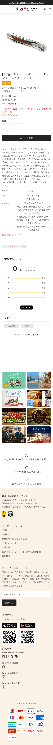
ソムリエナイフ (10, 246)
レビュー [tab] (10, 317)
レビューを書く (26, 307)
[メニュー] (3, 9)
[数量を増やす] (20, 127)
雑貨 (24, 246)
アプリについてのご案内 (13, 619)
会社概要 (6, 534)
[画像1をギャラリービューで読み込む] (26, 43)
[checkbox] (27, 326)
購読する (9, 603)
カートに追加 (26, 138)
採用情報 (6, 556)
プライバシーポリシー (12, 543)
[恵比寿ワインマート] (26, 9)
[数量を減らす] (5, 127)
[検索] (8, 9)
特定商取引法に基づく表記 (14, 538)
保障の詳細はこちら (11, 235)
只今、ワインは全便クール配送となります (26, 3)
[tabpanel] (26, 343)
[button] (26, 278)
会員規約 (6, 547)
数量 (4, 121)
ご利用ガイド (8, 530)
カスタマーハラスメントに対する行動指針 (21, 551)
